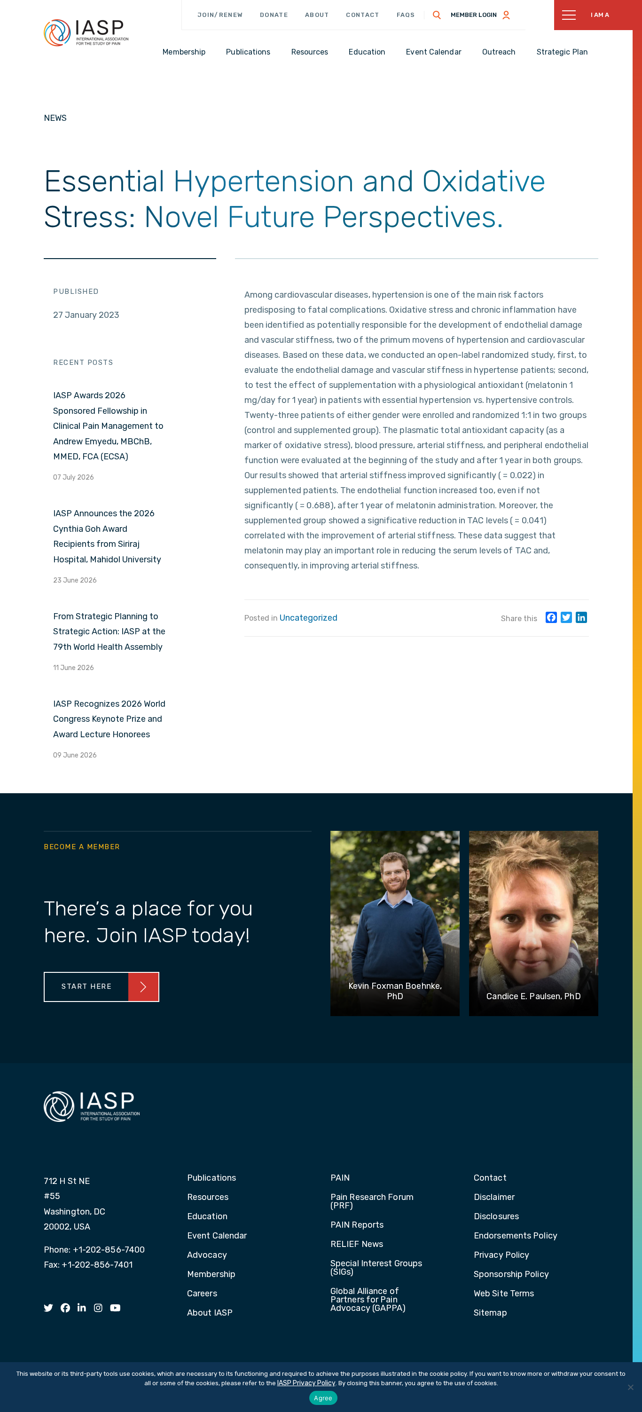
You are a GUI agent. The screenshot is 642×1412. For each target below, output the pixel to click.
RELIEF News (356, 1244)
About (317, 14)
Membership (211, 1274)
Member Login (474, 14)
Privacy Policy (501, 1255)
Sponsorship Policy (511, 1274)
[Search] (437, 15)
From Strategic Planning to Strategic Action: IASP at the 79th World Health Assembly (109, 631)
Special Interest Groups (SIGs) (376, 1268)
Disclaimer (494, 1197)
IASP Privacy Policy (306, 1383)
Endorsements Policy (515, 1236)
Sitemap (490, 1313)
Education (207, 1217)
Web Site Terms (504, 1294)
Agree (323, 1398)
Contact (362, 14)
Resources (207, 1197)
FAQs (406, 14)
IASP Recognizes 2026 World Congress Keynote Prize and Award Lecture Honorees (109, 719)
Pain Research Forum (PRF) (372, 1202)
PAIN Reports (357, 1225)
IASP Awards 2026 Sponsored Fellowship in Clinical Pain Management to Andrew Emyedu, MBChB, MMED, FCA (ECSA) (108, 426)
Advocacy (207, 1255)
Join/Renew (220, 14)
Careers (202, 1294)
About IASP (210, 1313)
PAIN (340, 1178)
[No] (630, 1387)
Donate (274, 14)
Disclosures (496, 1217)
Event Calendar (217, 1236)
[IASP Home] (86, 32)
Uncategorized (308, 618)
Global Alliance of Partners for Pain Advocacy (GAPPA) (368, 1300)
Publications (211, 1178)
